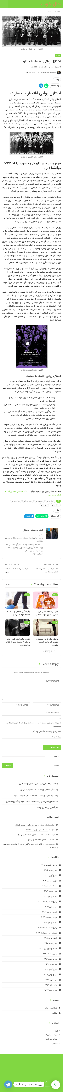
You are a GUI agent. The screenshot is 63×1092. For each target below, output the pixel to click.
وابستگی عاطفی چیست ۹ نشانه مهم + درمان (39, 789)
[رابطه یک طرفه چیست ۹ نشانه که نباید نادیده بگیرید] (45, 627)
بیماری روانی (55, 505)
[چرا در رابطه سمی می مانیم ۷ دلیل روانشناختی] (45, 600)
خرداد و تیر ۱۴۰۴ (50, 896)
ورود (56, 1030)
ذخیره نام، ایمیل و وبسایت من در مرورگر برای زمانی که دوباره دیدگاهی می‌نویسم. (33, 724)
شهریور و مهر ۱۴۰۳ (49, 912)
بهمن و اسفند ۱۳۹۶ (49, 953)
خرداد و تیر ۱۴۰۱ (50, 938)
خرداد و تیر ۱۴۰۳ (50, 922)
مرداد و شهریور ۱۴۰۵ (49, 865)
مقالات (54, 1013)
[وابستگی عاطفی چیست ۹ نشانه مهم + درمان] (17, 600)
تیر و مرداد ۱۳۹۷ (50, 943)
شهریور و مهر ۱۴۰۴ (49, 880)
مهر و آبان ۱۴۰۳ (51, 906)
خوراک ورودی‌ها (52, 1034)
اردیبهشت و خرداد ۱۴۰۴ (47, 901)
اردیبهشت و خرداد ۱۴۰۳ (47, 927)
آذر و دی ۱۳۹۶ (51, 964)
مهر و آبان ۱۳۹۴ (51, 990)
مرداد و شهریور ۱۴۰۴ (49, 885)
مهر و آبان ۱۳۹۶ (51, 969)
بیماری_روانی (45, 505)
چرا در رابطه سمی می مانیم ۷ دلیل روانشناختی (38, 783)
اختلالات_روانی (16, 501)
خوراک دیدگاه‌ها (52, 1039)
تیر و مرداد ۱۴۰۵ (50, 870)
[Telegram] (8, 1084)
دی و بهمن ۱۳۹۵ (50, 974)
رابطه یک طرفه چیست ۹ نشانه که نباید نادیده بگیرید (36, 795)
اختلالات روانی (28, 501)
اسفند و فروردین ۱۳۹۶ (48, 948)
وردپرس (55, 1043)
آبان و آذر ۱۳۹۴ (51, 985)
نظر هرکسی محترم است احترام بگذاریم (47, 570)
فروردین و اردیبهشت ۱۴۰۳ (46, 933)
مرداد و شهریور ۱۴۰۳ (49, 917)
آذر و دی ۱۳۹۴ (51, 979)
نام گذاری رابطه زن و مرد (47, 807)
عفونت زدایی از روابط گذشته (26, 825)
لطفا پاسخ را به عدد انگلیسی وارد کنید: (46, 731)
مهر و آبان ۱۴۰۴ (51, 875)
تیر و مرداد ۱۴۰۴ (50, 891)
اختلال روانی (50, 501)
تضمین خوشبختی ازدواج (27, 834)
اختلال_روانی (39, 501)
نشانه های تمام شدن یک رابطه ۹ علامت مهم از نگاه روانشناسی (32, 801)
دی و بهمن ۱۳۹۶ (50, 959)
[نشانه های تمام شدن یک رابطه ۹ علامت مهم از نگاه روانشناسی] (17, 627)
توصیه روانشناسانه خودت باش (16, 570)
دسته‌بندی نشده (50, 1008)
